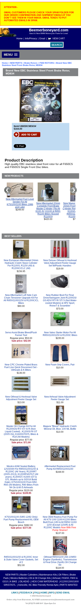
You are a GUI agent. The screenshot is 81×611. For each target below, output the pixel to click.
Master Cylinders (28, 574)
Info (51, 592)
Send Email (63, 592)
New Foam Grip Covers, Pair (60, 364)
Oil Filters (63, 574)
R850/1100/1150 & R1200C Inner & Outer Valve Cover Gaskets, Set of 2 (21, 560)
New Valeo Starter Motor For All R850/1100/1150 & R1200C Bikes (60, 333)
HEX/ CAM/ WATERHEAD (45, 581)
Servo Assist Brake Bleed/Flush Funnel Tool (21, 333)
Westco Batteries (19, 578)
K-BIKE (14, 581)
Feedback (26, 592)
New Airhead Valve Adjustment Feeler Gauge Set (60, 398)
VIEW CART (58, 38)
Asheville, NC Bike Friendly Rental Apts (38, 585)
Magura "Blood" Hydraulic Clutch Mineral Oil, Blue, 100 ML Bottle (60, 427)
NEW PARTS (16, 63)
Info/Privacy (31, 38)
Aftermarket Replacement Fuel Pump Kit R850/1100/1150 (60, 467)
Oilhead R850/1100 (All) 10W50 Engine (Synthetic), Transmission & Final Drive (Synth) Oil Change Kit (60, 561)
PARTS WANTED (69, 585)
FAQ (36, 592)
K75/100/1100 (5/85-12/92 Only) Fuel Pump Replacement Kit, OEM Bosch (21, 520)
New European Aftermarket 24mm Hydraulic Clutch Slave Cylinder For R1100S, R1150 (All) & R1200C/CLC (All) (21, 264)
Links (14, 592)
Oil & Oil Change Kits (40, 578)
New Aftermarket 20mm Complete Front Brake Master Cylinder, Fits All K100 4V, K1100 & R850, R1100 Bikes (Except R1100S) (48, 210)
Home (19, 38)
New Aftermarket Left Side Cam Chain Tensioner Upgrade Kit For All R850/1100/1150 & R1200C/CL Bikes (21, 299)
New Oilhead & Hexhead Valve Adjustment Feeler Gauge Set (21, 398)
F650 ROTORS (47, 63)
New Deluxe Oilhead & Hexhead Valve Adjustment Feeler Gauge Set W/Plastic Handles (60, 263)
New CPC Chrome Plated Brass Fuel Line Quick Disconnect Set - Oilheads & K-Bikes (21, 367)
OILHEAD (24, 581)
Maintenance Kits (48, 574)
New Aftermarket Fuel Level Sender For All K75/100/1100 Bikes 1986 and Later (20, 203)
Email (42, 38)
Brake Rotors (30, 63)
